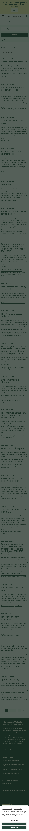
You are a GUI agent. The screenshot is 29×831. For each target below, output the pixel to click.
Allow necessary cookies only (14, 823)
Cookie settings (14, 820)
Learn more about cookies (15, 815)
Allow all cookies (14, 827)
